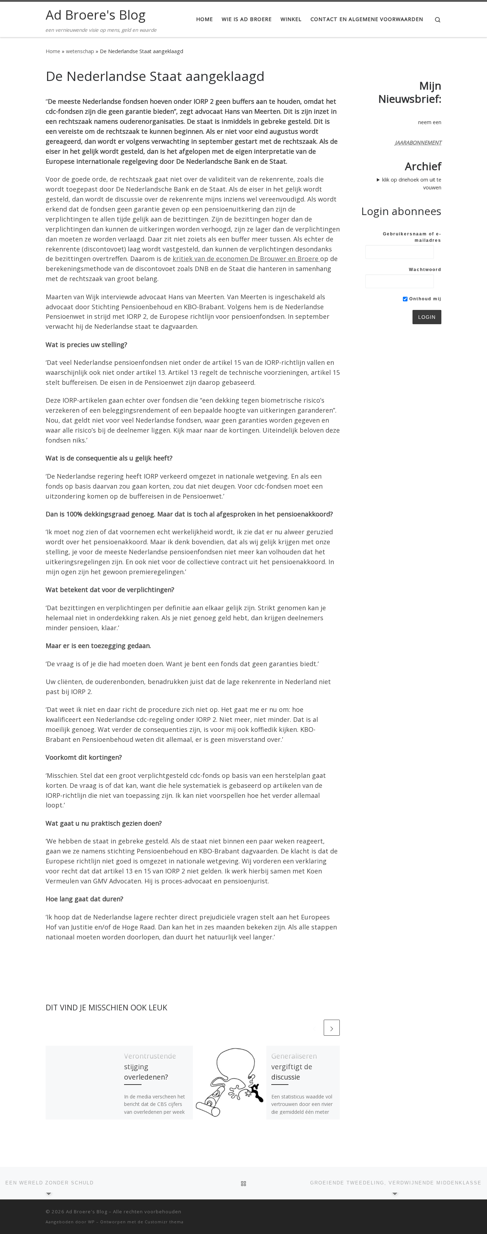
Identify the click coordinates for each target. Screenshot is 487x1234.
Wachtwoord (425, 269)
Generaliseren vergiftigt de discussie (294, 1066)
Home (53, 51)
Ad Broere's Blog (86, 1211)
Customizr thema (164, 1221)
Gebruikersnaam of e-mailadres (412, 237)
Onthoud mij (424, 298)
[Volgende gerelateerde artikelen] (332, 1028)
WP (91, 1221)
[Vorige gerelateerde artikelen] (314, 1028)
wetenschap (80, 51)
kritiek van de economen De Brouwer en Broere (246, 258)
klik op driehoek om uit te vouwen (411, 183)
